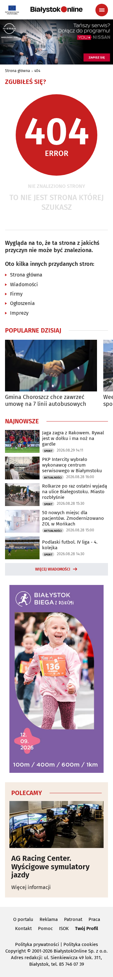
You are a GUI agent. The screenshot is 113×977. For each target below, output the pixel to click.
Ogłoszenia (22, 303)
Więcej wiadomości (52, 569)
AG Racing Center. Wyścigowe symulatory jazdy (50, 866)
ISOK (64, 928)
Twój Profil (86, 928)
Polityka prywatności (37, 944)
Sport (48, 450)
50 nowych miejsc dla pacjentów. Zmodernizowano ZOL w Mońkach (73, 518)
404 (37, 71)
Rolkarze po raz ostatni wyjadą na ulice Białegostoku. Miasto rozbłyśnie (74, 491)
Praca (94, 919)
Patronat (73, 919)
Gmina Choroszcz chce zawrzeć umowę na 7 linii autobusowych (45, 400)
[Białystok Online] (56, 9)
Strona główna (17, 71)
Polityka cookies (80, 944)
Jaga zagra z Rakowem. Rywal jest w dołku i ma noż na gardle (73, 438)
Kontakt (23, 928)
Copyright (15, 951)
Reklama (49, 919)
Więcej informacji (31, 887)
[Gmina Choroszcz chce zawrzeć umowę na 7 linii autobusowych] (51, 365)
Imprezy (19, 313)
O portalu (23, 919)
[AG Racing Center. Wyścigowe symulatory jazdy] (56, 824)
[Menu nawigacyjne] (101, 10)
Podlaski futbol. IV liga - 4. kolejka (70, 545)
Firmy (16, 294)
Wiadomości (24, 284)
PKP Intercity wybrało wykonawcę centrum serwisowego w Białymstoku (72, 465)
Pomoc (45, 928)
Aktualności (53, 477)
